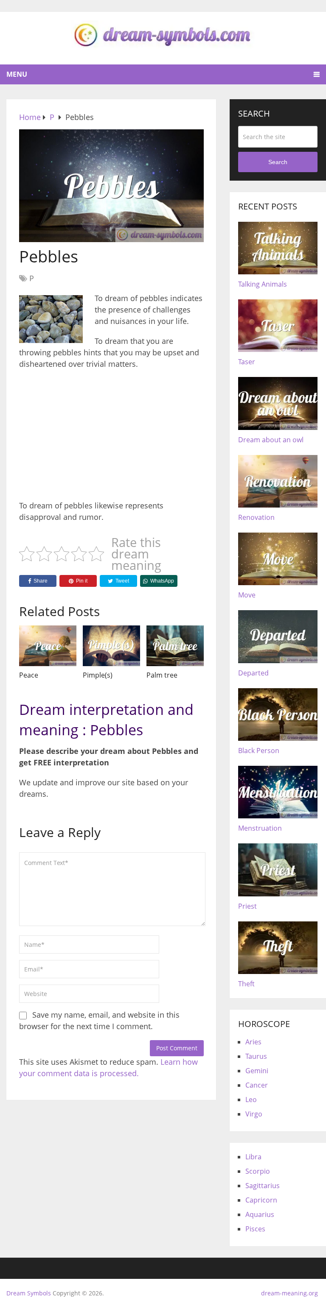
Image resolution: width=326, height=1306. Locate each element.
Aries (253, 1041)
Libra (253, 1156)
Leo (251, 1099)
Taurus (256, 1056)
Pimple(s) (97, 675)
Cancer (256, 1085)
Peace (28, 675)
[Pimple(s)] (111, 645)
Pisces (255, 1228)
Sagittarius (262, 1185)
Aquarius (259, 1214)
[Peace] (47, 645)
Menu (16, 74)
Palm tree (161, 675)
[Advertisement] (111, 437)
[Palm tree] (175, 645)
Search (277, 162)
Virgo (253, 1114)
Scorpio (257, 1171)
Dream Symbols (28, 1293)
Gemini (256, 1070)
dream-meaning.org (289, 1293)
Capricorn (261, 1200)
